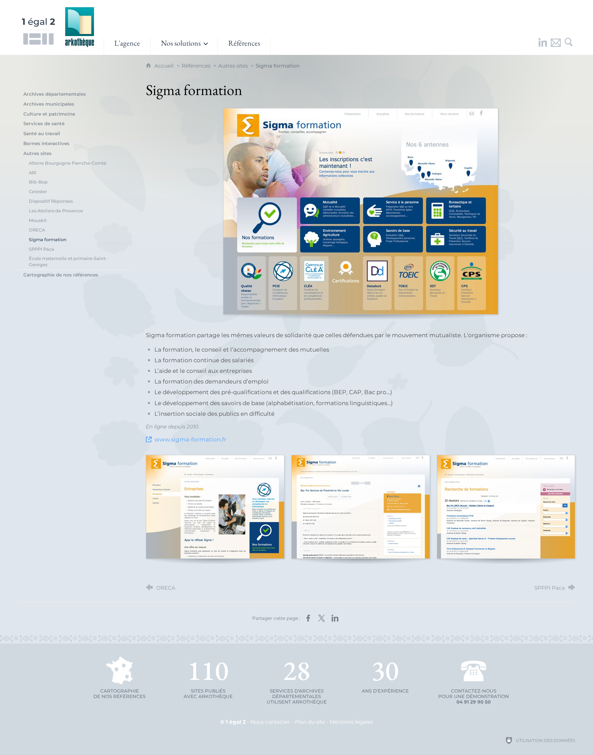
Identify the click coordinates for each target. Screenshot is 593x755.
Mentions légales (351, 722)
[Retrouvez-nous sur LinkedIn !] (542, 46)
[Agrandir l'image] (360, 211)
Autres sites (233, 65)
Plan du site (310, 722)
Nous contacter (270, 722)
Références (196, 65)
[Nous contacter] (555, 46)
